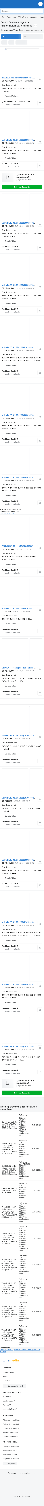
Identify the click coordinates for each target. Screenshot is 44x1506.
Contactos (6, 1380)
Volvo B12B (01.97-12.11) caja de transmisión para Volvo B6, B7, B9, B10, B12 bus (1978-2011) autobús (9, 1148)
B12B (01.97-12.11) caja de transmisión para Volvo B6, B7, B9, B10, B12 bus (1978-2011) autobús (9, 1170)
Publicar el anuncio (22, 187)
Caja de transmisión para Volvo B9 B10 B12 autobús (9, 1190)
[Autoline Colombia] (15, 4)
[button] (40, 4)
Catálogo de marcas (10, 1436)
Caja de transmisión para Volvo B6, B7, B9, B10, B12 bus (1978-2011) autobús (9, 1125)
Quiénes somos (8, 1372)
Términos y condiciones (11, 1420)
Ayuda (5, 1376)
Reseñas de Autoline (10, 1432)
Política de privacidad (11, 1424)
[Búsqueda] (40, 11)
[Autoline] (2, 17)
